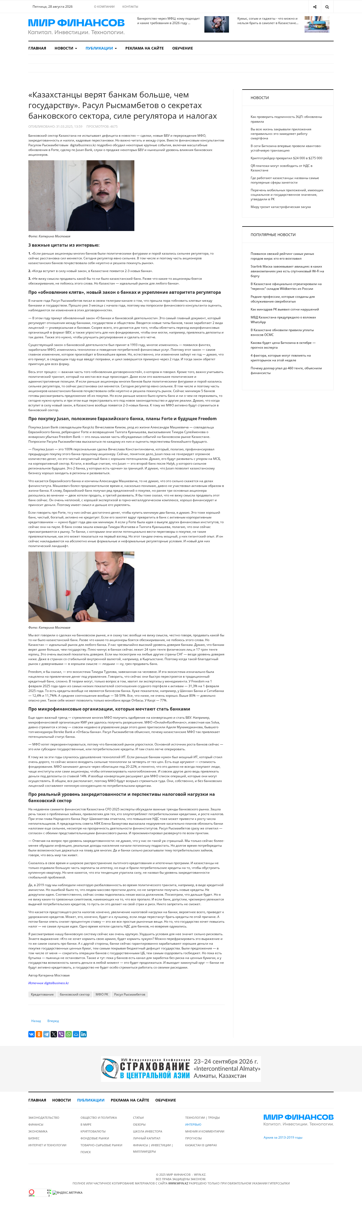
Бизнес (33, 1138)
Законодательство (43, 1118)
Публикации (100, 48)
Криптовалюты (93, 1131)
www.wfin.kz (178, 1183)
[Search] (327, 6)
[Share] (314, 6)
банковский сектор (75, 994)
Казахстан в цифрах (201, 1145)
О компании (104, 6)
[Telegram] (46, 1034)
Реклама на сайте (144, 48)
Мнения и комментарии (204, 1131)
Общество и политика (99, 1118)
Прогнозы (193, 1138)
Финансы (35, 1124)
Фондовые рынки (95, 1138)
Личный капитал (146, 1138)
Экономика (37, 1131)
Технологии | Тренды (202, 1118)
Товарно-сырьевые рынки (101, 1145)
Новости (64, 48)
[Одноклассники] (39, 1034)
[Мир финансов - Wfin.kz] (76, 27)
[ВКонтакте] (31, 1034)
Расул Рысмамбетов (129, 994)
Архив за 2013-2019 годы (283, 1137)
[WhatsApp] (68, 1034)
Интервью (193, 1124)
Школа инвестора (147, 1131)
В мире (86, 1124)
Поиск (86, 1152)
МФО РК (102, 994)
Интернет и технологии (47, 1145)
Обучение (182, 48)
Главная (37, 48)
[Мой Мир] (76, 1034)
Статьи (138, 1118)
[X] (54, 1034)
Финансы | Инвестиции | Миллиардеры (153, 1148)
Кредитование (42, 994)
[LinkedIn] (83, 1034)
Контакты (130, 6)
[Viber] (61, 1034)
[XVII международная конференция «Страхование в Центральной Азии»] (181, 1069)
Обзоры (139, 1124)
